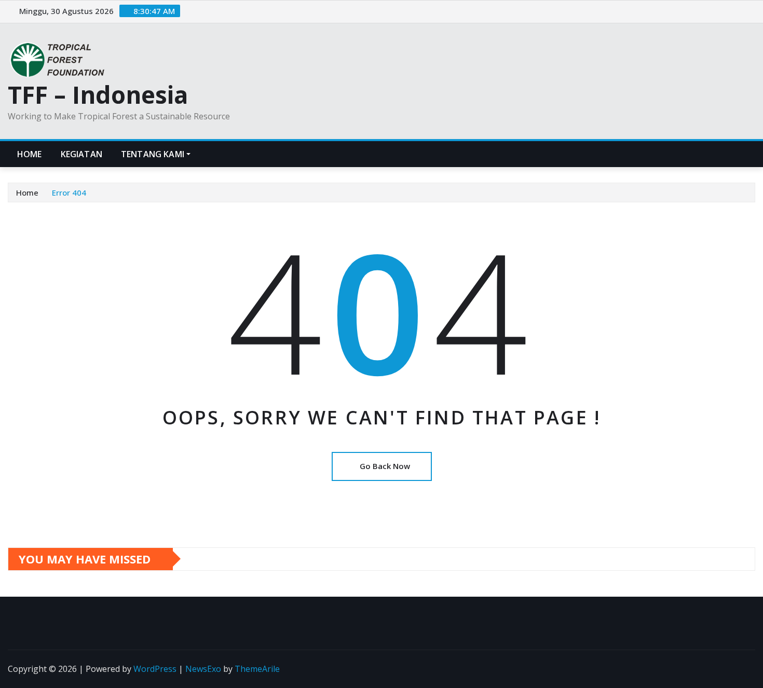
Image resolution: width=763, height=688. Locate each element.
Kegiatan (81, 154)
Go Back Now (385, 466)
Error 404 (69, 192)
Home (29, 154)
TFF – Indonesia (98, 94)
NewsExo (203, 669)
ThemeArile (257, 669)
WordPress (154, 669)
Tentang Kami (152, 154)
